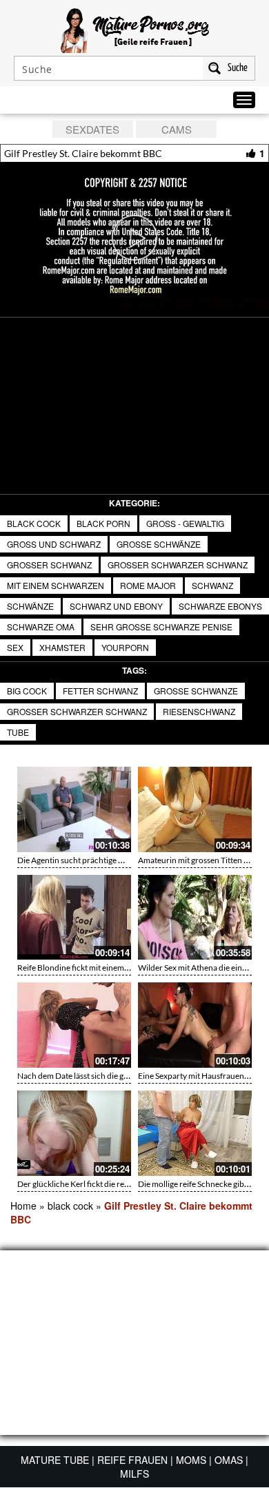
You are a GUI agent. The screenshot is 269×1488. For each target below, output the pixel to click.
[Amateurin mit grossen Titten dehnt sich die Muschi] (195, 809)
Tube (18, 732)
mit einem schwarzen (55, 585)
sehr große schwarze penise (161, 626)
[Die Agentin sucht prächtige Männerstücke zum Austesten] (74, 809)
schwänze (30, 606)
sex (15, 647)
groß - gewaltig (185, 523)
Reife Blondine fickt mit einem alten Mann (91, 967)
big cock (27, 690)
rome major (148, 585)
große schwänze (159, 544)
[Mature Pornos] (135, 29)
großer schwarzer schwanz (178, 564)
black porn (103, 523)
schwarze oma (40, 626)
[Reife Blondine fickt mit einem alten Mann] (74, 917)
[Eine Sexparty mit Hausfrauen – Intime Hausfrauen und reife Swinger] (195, 1025)
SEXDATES (92, 129)
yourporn (125, 647)
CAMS (176, 129)
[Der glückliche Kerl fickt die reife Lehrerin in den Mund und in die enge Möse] (74, 1133)
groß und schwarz (54, 544)
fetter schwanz (100, 690)
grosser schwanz (49, 564)
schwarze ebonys (220, 606)
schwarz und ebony (116, 606)
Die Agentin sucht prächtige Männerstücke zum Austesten (121, 860)
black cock (34, 523)
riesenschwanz (199, 711)
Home (23, 1205)
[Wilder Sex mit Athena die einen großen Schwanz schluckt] (195, 917)
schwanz (212, 585)
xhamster (62, 647)
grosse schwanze (196, 690)
